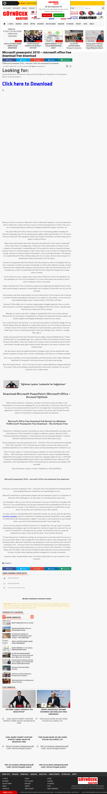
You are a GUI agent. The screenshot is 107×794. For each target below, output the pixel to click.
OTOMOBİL (70, 24)
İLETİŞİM (71, 8)
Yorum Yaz (66, 60)
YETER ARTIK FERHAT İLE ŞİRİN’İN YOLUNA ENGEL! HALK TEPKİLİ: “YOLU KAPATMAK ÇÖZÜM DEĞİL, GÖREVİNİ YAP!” (32, 792)
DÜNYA (26, 24)
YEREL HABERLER (52, 788)
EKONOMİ (40, 24)
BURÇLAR (24, 8)
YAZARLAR (31, 8)
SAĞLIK (91, 24)
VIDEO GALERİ (16, 8)
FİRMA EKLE (24, 774)
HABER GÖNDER (54, 774)
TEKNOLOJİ (11, 29)
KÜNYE (74, 774)
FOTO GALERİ (7, 8)
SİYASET (78, 24)
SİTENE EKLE (66, 774)
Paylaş (10, 60)
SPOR (85, 24)
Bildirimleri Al (58, 15)
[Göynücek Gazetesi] (53, 4)
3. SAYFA (10, 24)
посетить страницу (10, 516)
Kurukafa (5, 28)
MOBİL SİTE (6, 774)
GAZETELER (43, 774)
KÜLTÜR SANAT (51, 24)
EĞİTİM (32, 24)
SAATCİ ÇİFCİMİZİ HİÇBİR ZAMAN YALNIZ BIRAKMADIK (78, 792)
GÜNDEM (18, 24)
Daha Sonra (47, 15)
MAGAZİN (61, 24)
